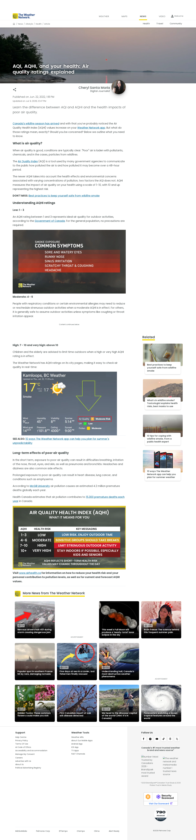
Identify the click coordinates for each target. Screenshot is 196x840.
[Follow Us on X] (177, 739)
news (20, 24)
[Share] (15, 90)
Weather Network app (91, 128)
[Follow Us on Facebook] (143, 739)
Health (39, 24)
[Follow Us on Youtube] (157, 739)
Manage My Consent (25, 754)
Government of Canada (50, 221)
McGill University (40, 486)
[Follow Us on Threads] (170, 739)
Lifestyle (29, 24)
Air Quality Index (28, 161)
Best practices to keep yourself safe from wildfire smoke (64, 196)
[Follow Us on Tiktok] (163, 739)
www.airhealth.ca (30, 573)
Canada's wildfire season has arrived (36, 123)
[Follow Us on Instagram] (150, 739)
